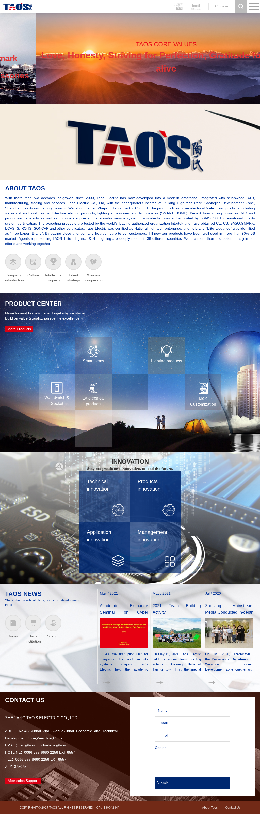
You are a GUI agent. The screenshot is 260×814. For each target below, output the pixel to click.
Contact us (232, 807)
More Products (19, 329)
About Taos (210, 807)
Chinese (221, 6)
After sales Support (23, 781)
